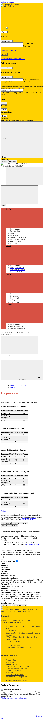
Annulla (4, 161)
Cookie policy (11, 660)
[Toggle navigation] (19, 194)
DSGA (13, 387)
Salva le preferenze (19, 605)
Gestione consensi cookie (15, 675)
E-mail (25, 79)
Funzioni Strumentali (18, 385)
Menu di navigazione (29, 378)
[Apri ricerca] (24, 176)
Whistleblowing (11, 673)
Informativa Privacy (13, 664)
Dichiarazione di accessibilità (16, 668)
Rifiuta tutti (20, 523)
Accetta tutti (9, 526)
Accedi (4, 32)
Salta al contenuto (7, 2)
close (4, 205)
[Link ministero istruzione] (11, 4)
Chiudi (4, 103)
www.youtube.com (8, 561)
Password (26, 46)
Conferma (12, 161)
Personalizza (6, 523)
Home (8, 355)
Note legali (10, 662)
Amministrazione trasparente (16, 677)
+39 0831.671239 (15, 631)
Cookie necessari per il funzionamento (15, 551)
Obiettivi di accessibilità (14, 670)
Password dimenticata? (9, 50)
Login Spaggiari (18, 88)
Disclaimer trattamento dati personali (14, 698)
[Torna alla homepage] (22, 165)
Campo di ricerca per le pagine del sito (15, 332)
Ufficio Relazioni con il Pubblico (18, 666)
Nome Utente (28, 44)
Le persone (10, 383)
